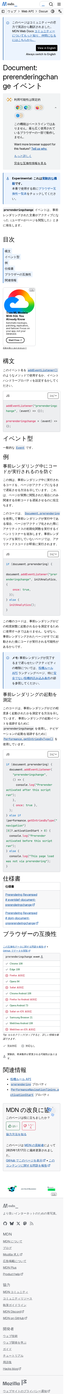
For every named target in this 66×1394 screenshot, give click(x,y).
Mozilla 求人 (11, 1254)
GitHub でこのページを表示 (24, 1160)
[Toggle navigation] (59, 4)
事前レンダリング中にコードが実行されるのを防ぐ (30, 468)
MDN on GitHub (13, 1318)
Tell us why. (39, 148)
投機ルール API (20, 1079)
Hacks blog (10, 1369)
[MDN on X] (18, 1223)
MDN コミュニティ (15, 1292)
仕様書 (9, 268)
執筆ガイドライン (14, 1305)
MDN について (12, 1241)
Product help (11, 1274)
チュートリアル (13, 1355)
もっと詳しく (23, 156)
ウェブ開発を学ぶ (14, 1342)
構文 (8, 251)
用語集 (7, 1362)
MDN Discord (12, 1311)
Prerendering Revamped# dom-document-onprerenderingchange (21, 918)
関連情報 (10, 280)
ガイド (7, 1349)
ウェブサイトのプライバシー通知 (25, 1391)
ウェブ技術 (10, 1336)
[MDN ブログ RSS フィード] (31, 1223)
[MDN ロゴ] (10, 1206)
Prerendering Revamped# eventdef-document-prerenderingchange (21, 900)
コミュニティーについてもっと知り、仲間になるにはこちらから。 (34, 35)
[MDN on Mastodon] (25, 1223)
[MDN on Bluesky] (12, 1223)
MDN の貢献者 (34, 1145)
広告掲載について (14, 1261)
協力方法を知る (16, 1134)
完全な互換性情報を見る (30, 163)
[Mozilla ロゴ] (14, 1382)
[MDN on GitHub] (5, 1223)
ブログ (7, 1248)
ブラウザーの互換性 (18, 274)
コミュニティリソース (17, 1298)
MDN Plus (9, 1267)
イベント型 (12, 257)
